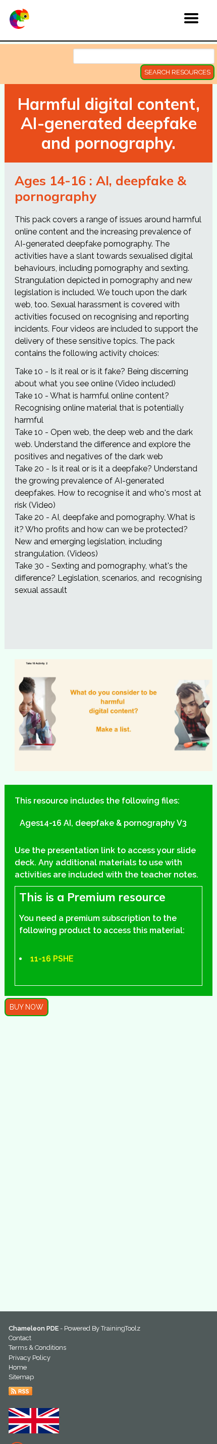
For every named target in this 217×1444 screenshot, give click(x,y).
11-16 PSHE (52, 959)
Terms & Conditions (37, 1347)
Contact (20, 1338)
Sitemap (21, 1377)
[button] (170, 19)
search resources (177, 72)
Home (18, 1367)
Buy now (26, 1007)
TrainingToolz (120, 1328)
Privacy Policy (29, 1357)
